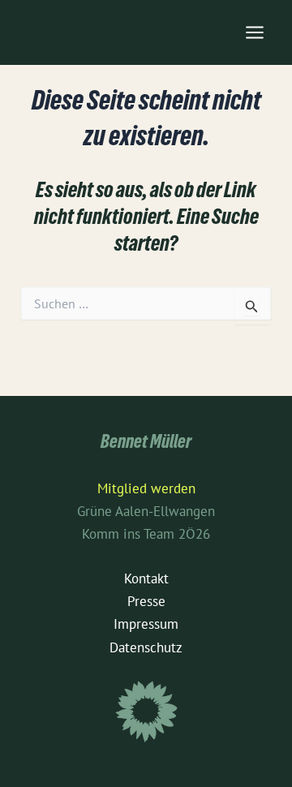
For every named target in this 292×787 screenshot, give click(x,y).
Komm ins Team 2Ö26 (146, 534)
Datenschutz (146, 647)
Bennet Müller (146, 443)
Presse (146, 601)
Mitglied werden (146, 488)
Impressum (146, 624)
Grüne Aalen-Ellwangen (146, 511)
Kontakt (146, 578)
